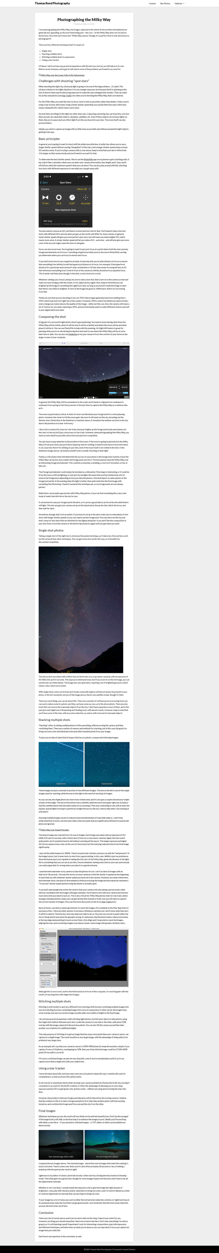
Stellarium (73, 334)
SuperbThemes (129, 1249)
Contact (152, 3)
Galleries (178, 3)
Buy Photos (165, 3)
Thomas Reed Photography (52, 3)
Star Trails (66, 95)
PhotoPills (88, 159)
